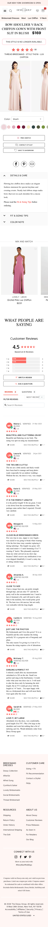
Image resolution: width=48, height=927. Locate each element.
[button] (15, 87)
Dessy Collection (10, 771)
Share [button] (12, 445)
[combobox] (25, 119)
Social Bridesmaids (11, 795)
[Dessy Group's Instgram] (17, 857)
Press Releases (32, 825)
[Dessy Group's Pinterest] (31, 857)
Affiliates (21, 909)
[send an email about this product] (32, 164)
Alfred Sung (8, 780)
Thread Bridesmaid (11, 800)
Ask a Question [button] (25, 384)
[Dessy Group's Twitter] (26, 857)
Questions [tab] (27, 392)
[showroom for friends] (37, 11)
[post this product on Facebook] (16, 164)
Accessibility (10, 909)
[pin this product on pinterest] (24, 164)
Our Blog (29, 839)
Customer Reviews (34, 820)
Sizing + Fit (31, 769)
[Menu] (5, 11)
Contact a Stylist (33, 778)
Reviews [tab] (9, 392)
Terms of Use (24, 912)
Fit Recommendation (35, 773)
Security (30, 909)
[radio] (13, 50)
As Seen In (30, 830)
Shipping (7, 815)
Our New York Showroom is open (24, 3)
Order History (9, 825)
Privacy (38, 909)
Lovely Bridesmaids (11, 790)
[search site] (10, 11)
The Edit (6, 835)
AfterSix (6, 776)
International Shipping (12, 830)
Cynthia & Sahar (10, 785)
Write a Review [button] (25, 377)
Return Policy (9, 820)
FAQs (28, 783)
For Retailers (31, 835)
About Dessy (31, 815)
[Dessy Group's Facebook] (21, 857)
